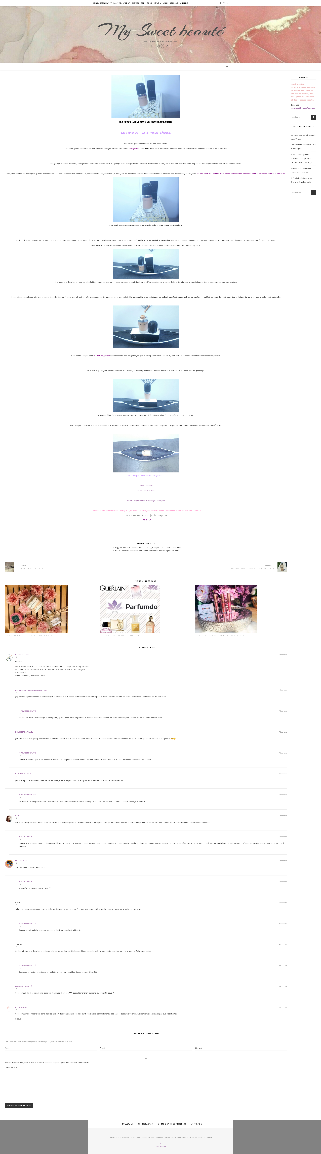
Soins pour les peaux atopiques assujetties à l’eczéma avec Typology (301, 158)
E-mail (103, 1048)
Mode (143, 3)
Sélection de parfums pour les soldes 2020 (120, 636)
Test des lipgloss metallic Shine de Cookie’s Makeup (220, 636)
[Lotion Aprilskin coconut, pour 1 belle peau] (282, 567)
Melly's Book (22, 861)
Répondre (283, 655)
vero (17, 816)
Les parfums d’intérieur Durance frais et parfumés (30, 636)
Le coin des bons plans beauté (176, 3)
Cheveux (135, 3)
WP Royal (125, 1137)
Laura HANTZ (22, 655)
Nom (8, 1048)
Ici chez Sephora (146, 485)
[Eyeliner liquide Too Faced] (9, 567)
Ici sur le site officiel (145, 490)
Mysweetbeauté (146, 544)
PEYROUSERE (21, 1007)
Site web (198, 1048)
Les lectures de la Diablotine (31, 690)
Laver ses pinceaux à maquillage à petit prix (146, 500)
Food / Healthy (154, 3)
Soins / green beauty (102, 3)
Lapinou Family (23, 774)
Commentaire (11, 1067)
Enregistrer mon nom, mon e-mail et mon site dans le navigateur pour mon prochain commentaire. (47, 1062)
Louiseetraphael (24, 732)
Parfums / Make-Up (121, 3)
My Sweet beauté (160, 30)
